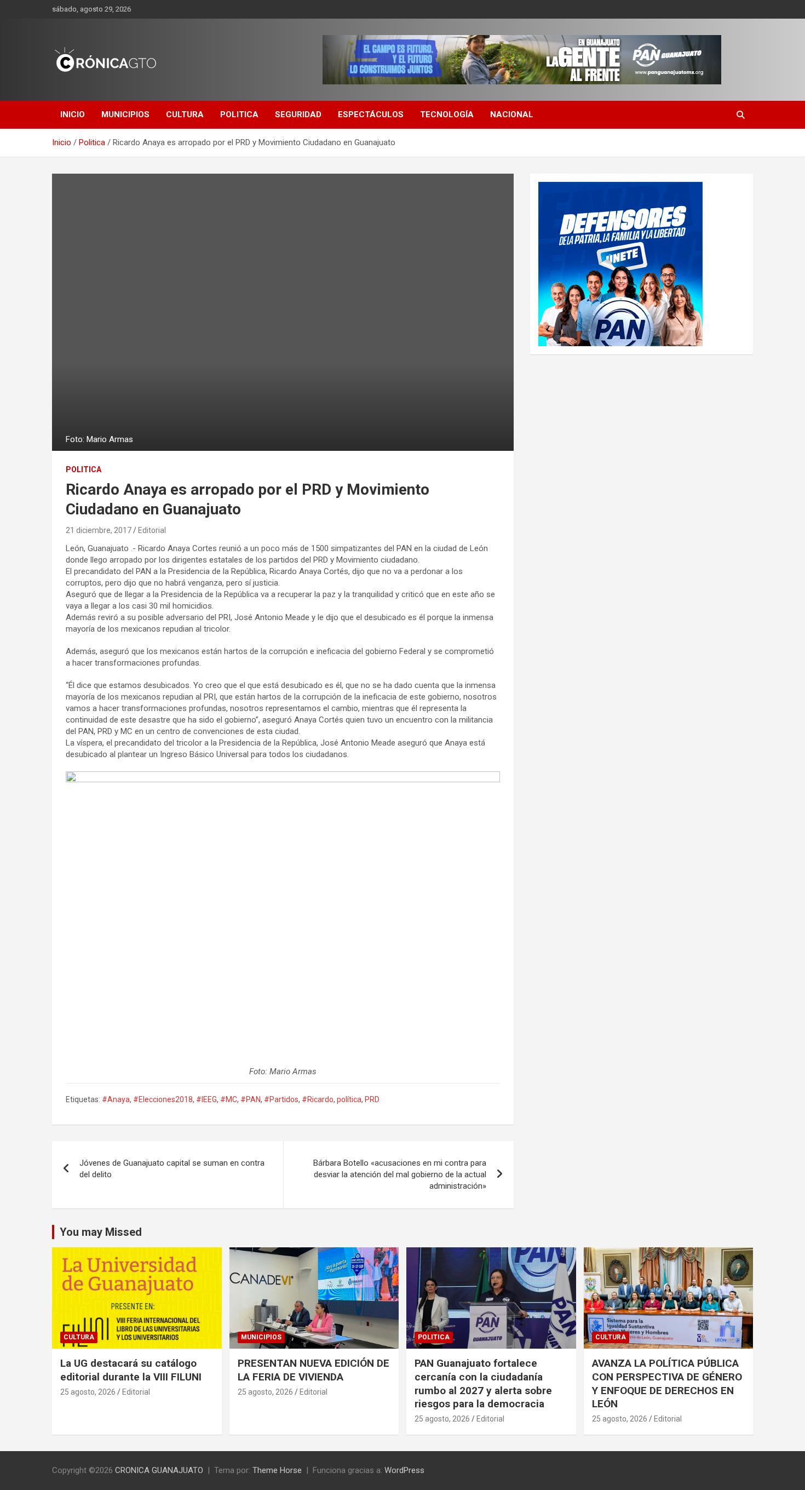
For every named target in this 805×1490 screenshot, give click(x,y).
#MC (228, 1099)
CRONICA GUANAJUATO (159, 1470)
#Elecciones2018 (163, 1099)
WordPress (404, 1470)
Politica (239, 114)
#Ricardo (318, 1099)
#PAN (250, 1099)
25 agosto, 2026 (88, 1392)
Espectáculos (371, 114)
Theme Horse (277, 1470)
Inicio (72, 114)
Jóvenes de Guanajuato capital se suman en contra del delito (171, 1168)
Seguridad (298, 114)
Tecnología (447, 114)
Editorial (152, 530)
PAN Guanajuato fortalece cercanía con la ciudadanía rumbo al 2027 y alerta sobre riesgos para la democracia (483, 1383)
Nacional (511, 114)
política (349, 1099)
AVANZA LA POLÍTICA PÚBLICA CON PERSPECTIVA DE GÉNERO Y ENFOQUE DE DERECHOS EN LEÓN (667, 1383)
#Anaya (116, 1099)
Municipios (125, 114)
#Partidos (281, 1099)
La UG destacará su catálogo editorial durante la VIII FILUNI (131, 1370)
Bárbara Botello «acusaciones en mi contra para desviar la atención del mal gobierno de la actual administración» (399, 1174)
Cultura (185, 114)
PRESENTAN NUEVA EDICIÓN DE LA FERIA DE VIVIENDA (313, 1370)
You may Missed (101, 1232)
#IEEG (206, 1099)
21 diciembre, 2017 (98, 530)
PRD (372, 1099)
